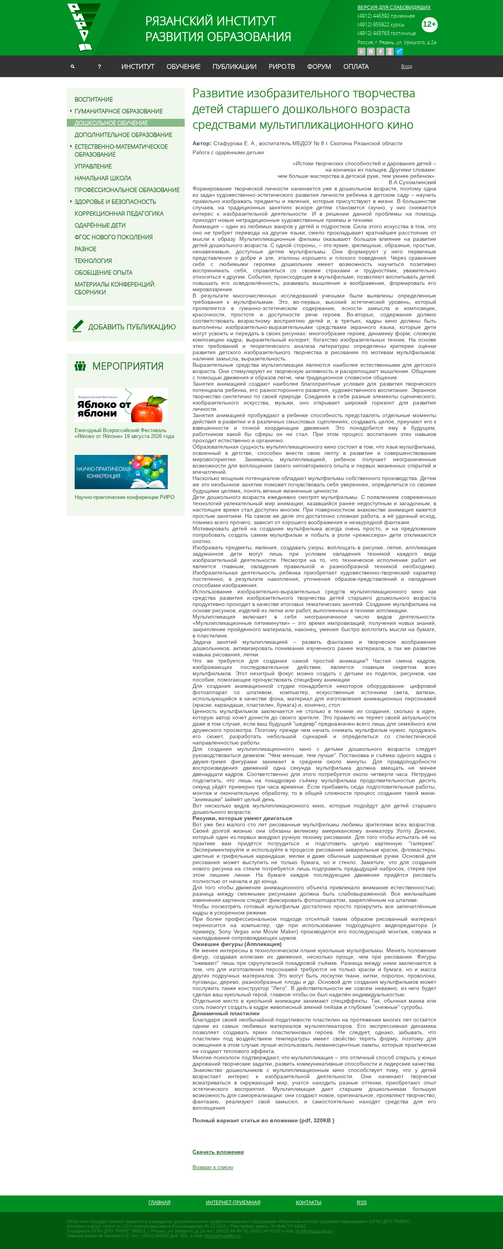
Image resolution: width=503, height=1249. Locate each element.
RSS (362, 1202)
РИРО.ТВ (282, 66)
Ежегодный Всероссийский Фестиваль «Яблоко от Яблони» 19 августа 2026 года (124, 433)
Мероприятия (128, 365)
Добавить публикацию (132, 326)
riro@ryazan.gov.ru (314, 1231)
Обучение (183, 66)
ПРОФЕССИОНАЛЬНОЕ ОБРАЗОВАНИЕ (127, 190)
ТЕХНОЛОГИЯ (93, 260)
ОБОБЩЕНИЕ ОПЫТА (103, 272)
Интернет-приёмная (233, 1202)
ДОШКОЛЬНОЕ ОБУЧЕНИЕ (111, 123)
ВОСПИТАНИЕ (94, 99)
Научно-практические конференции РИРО (124, 497)
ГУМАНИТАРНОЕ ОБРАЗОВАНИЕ (119, 111)
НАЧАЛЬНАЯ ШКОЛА (103, 178)
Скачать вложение (218, 1152)
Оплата (356, 66)
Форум (319, 66)
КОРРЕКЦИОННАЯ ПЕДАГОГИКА (119, 213)
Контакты (308, 1202)
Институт (137, 66)
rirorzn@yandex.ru (222, 1235)
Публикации (235, 66)
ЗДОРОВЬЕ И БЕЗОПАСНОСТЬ (115, 201)
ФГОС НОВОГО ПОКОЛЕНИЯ (114, 237)
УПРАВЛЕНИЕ (93, 166)
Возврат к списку (213, 1167)
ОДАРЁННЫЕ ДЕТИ (100, 225)
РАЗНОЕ (85, 249)
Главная (160, 1202)
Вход (406, 66)
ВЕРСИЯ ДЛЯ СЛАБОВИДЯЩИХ (394, 7)
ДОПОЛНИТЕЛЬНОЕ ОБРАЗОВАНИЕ (123, 135)
